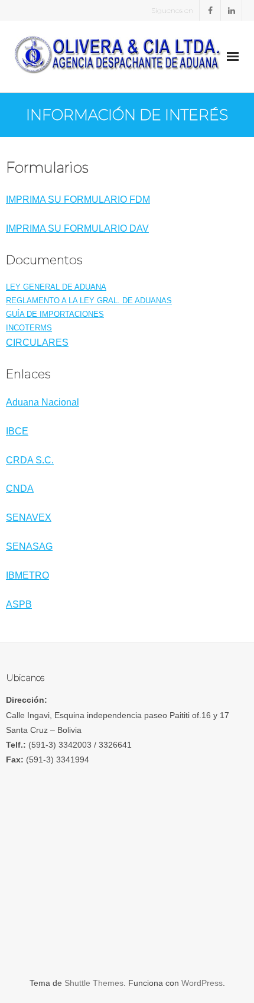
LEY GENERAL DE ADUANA (56, 287)
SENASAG (29, 546)
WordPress (202, 983)
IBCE (17, 431)
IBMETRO (27, 575)
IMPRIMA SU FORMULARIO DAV (77, 228)
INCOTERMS (29, 327)
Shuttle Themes (93, 983)
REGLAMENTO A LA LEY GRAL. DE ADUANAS (89, 300)
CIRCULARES (37, 342)
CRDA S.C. (30, 460)
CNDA (20, 488)
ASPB (19, 604)
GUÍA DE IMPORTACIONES (55, 314)
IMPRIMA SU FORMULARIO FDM (78, 199)
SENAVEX (28, 517)
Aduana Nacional (42, 402)
